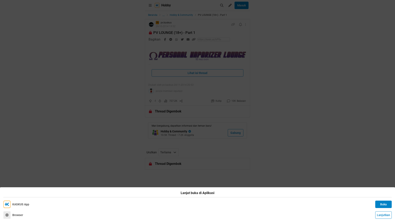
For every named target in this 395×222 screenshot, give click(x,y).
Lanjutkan (383, 215)
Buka (383, 204)
